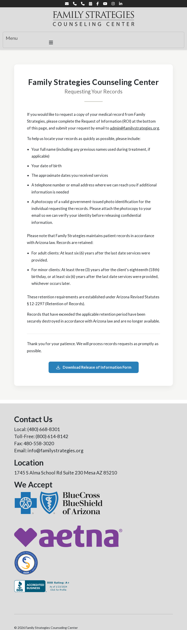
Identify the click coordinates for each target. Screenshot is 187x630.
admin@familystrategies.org (134, 128)
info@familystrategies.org (55, 450)
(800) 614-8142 (52, 436)
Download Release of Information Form (97, 367)
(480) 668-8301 (43, 429)
